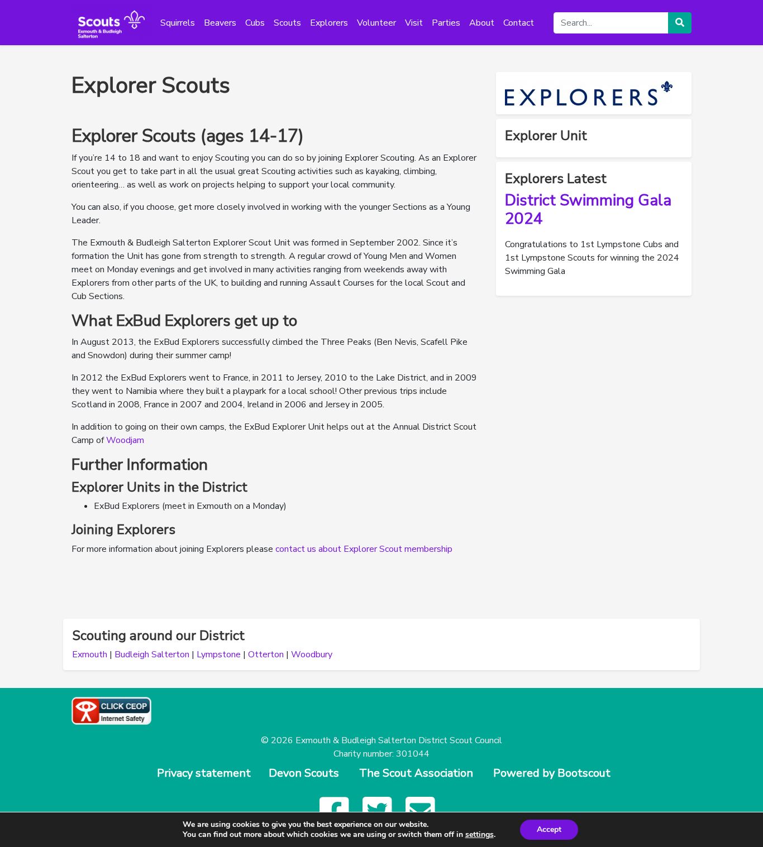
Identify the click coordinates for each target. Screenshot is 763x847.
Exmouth (89, 654)
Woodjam (125, 440)
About (481, 23)
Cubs (255, 23)
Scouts (287, 23)
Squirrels (177, 23)
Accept (549, 829)
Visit (414, 23)
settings (479, 835)
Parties (446, 23)
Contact (518, 23)
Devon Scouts (304, 773)
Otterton (266, 654)
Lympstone (219, 654)
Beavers (220, 23)
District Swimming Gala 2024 (588, 210)
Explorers (329, 23)
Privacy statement (204, 773)
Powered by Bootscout (552, 773)
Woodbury (311, 654)
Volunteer (376, 23)
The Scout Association (416, 773)
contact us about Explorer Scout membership (363, 549)
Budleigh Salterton (152, 654)
